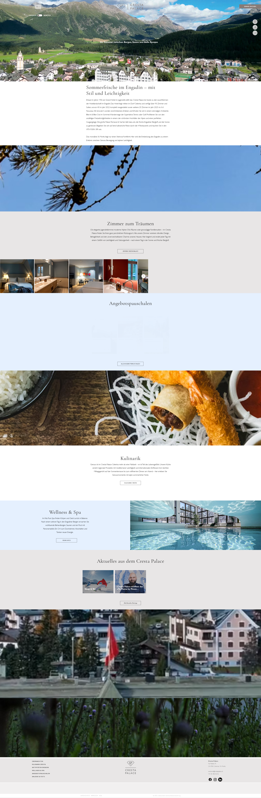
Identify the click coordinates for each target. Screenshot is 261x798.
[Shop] (255, 21)
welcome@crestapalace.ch (215, 771)
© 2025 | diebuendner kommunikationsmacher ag (166, 795)
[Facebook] (210, 780)
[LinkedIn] (220, 780)
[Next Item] (257, 276)
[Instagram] (215, 780)
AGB (100, 795)
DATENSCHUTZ (85, 795)
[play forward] (239, 788)
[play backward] (21, 788)
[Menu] (31, 7)
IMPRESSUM (94, 795)
